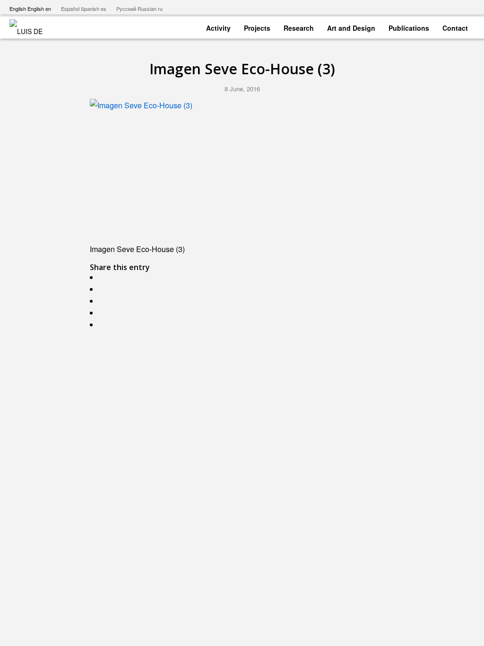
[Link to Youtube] (425, 7)
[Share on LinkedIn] (103, 324)
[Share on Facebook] (103, 277)
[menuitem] (218, 26)
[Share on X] (103, 289)
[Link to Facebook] (439, 7)
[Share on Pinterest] (103, 312)
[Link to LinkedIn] (467, 7)
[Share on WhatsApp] (103, 301)
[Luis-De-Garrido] (32, 26)
